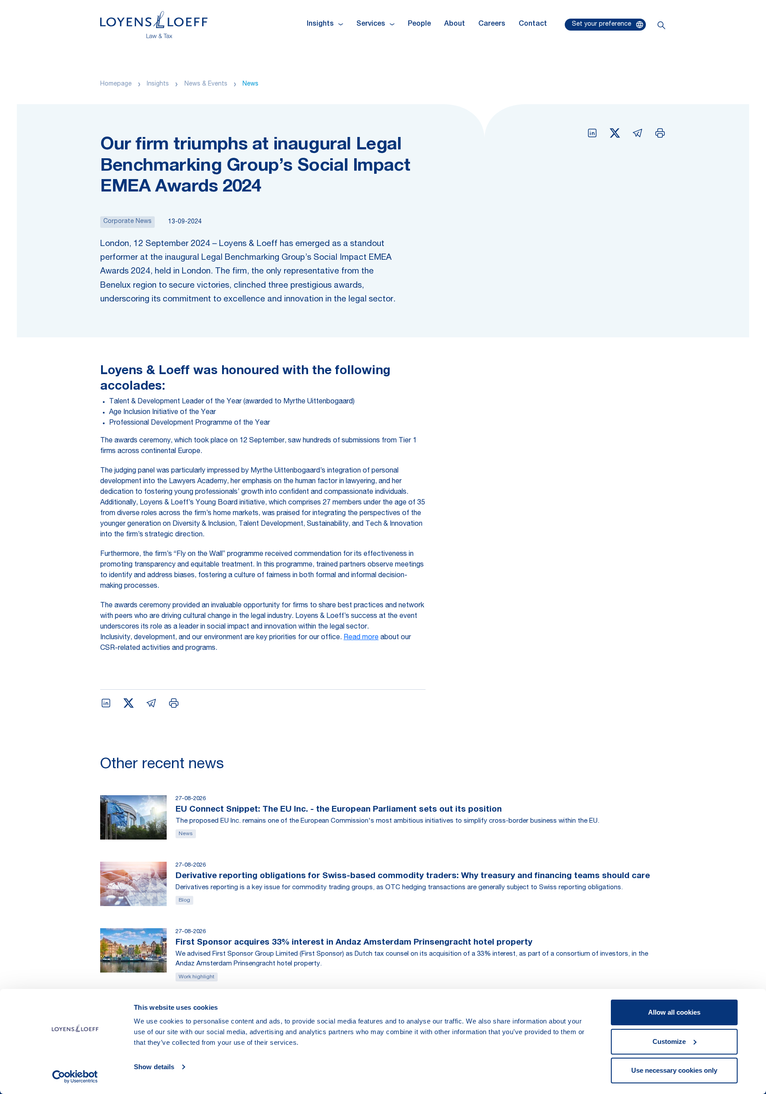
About (454, 24)
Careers (491, 24)
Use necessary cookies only (674, 1070)
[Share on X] (615, 133)
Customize (669, 1041)
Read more (361, 637)
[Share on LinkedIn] (592, 133)
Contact (533, 24)
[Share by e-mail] (637, 133)
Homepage (116, 84)
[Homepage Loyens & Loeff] (153, 24)
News (250, 84)
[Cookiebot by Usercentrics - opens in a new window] (75, 1076)
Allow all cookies (674, 1012)
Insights (158, 84)
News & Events (205, 84)
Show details (154, 1067)
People (419, 24)
